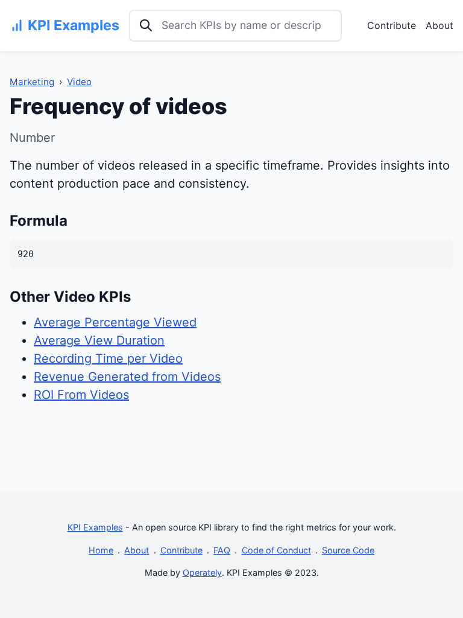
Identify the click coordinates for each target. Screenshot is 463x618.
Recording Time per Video (108, 358)
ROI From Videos (81, 394)
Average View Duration (99, 340)
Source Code (348, 550)
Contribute (391, 25)
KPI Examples (95, 527)
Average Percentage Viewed (115, 322)
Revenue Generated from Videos (127, 376)
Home (101, 550)
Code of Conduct (276, 550)
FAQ (221, 550)
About (439, 25)
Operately (202, 572)
